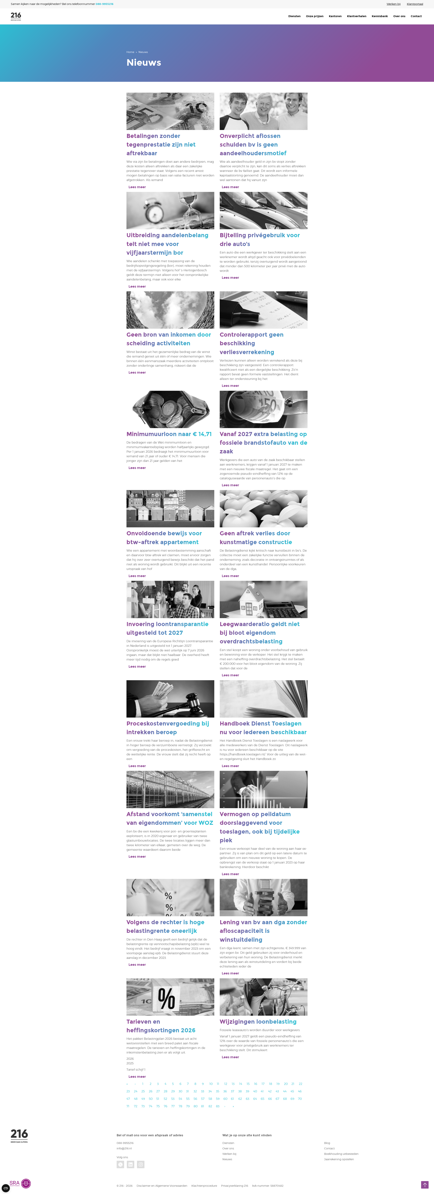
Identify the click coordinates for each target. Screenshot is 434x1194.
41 (262, 1091)
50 (151, 1099)
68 (285, 1099)
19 (278, 1084)
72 (135, 1106)
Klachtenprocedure (204, 1185)
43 (277, 1091)
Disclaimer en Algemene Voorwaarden (162, 1185)
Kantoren (335, 16)
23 (128, 1091)
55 (188, 1099)
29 (173, 1091)
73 (143, 1106)
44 (285, 1091)
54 (180, 1099)
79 (188, 1106)
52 (165, 1099)
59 (218, 1099)
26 (150, 1091)
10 (211, 1084)
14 (240, 1084)
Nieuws (227, 1159)
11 (218, 1084)
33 (202, 1091)
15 (248, 1084)
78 (180, 1106)
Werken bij (394, 4)
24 (135, 1091)
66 (270, 1099)
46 (300, 1091)
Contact (416, 16)
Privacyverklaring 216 (234, 1185)
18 (270, 1084)
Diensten (294, 16)
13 (233, 1084)
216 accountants (16, 16)
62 (240, 1099)
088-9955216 (104, 4)
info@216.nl (124, 1148)
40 (255, 1091)
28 (165, 1091)
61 (232, 1099)
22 (300, 1084)
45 (292, 1091)
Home (130, 52)
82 (210, 1106)
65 (262, 1099)
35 (217, 1091)
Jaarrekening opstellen (339, 1159)
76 (165, 1106)
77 (173, 1106)
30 (180, 1091)
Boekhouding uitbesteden (341, 1153)
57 (202, 1099)
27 (158, 1091)
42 (270, 1091)
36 (225, 1091)
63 (247, 1099)
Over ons (399, 16)
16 (255, 1084)
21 (292, 1084)
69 (292, 1099)
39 (247, 1091)
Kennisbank (380, 16)
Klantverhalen (356, 16)
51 (157, 1099)
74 (150, 1106)
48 (135, 1099)
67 (277, 1099)
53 (172, 1099)
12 (225, 1084)
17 (263, 1084)
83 (217, 1106)
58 (210, 1099)
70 (300, 1099)
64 (255, 1099)
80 (196, 1106)
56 (195, 1099)
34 (210, 1091)
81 (202, 1106)
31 (187, 1091)
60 (225, 1099)
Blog (327, 1143)
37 (232, 1091)
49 (143, 1099)
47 (128, 1099)
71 (127, 1106)
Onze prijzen (314, 16)
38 (240, 1091)
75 (158, 1106)
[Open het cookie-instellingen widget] (6, 1188)
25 (143, 1091)
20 (286, 1084)
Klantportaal (415, 4)
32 (195, 1091)
